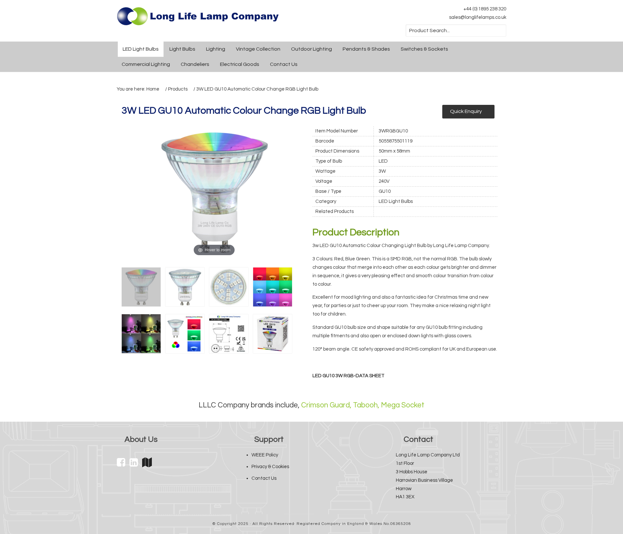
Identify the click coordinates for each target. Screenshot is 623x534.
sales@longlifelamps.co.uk (477, 17)
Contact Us (263, 478)
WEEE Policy (264, 455)
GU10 (385, 191)
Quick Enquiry (466, 111)
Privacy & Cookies (270, 466)
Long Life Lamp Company (198, 16)
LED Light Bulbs (396, 201)
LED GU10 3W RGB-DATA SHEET (348, 375)
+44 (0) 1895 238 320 (484, 8)
